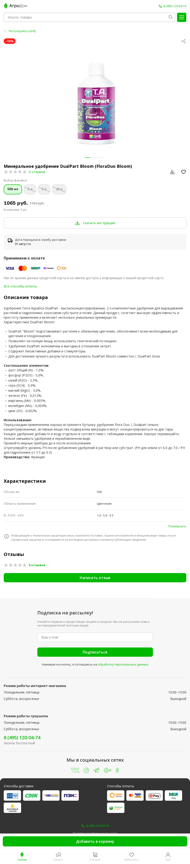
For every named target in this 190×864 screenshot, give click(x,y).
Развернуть (177, 526)
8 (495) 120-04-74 (22, 737)
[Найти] (170, 17)
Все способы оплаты (20, 286)
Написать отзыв (95, 577)
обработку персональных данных (123, 664)
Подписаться (95, 652)
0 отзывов (37, 172)
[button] (87, 157)
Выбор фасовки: (15, 180)
